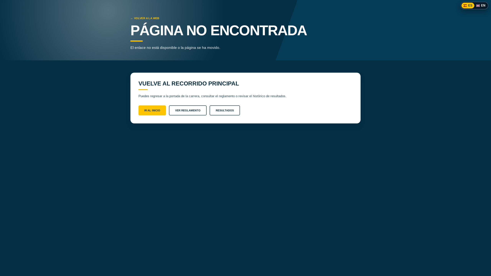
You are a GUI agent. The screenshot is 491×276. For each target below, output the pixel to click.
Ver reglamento (187, 110)
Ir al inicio (152, 110)
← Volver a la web (144, 18)
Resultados (225, 110)
